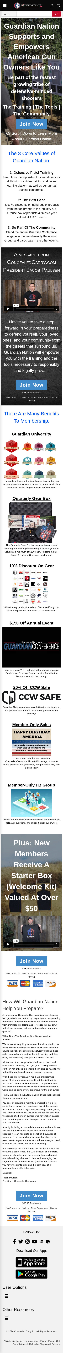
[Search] (56, 14)
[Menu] (6, 1318)
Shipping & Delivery (50, 1344)
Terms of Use (31, 1341)
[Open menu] (5, 5)
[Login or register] (52, 5)
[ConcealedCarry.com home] (28, 5)
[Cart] (58, 5)
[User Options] (6, 1296)
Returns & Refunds (28, 1344)
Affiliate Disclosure (13, 1341)
